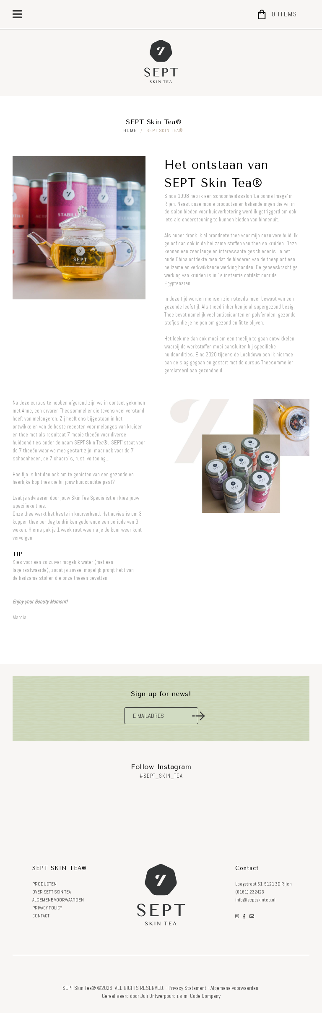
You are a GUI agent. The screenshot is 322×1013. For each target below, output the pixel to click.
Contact (40, 916)
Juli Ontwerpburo (158, 996)
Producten (44, 884)
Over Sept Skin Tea (51, 892)
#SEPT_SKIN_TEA (161, 776)
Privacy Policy (47, 908)
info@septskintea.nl (255, 900)
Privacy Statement (187, 988)
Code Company (205, 996)
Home (130, 130)
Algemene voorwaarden (58, 900)
